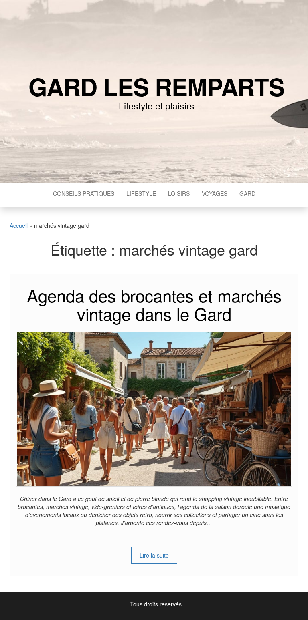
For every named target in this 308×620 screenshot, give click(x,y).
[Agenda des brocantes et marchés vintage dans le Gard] (154, 408)
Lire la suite (154, 555)
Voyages (214, 193)
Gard (247, 193)
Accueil (19, 225)
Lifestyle (141, 193)
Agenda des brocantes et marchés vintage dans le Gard (154, 304)
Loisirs (179, 193)
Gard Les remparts (156, 86)
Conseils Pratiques (83, 193)
